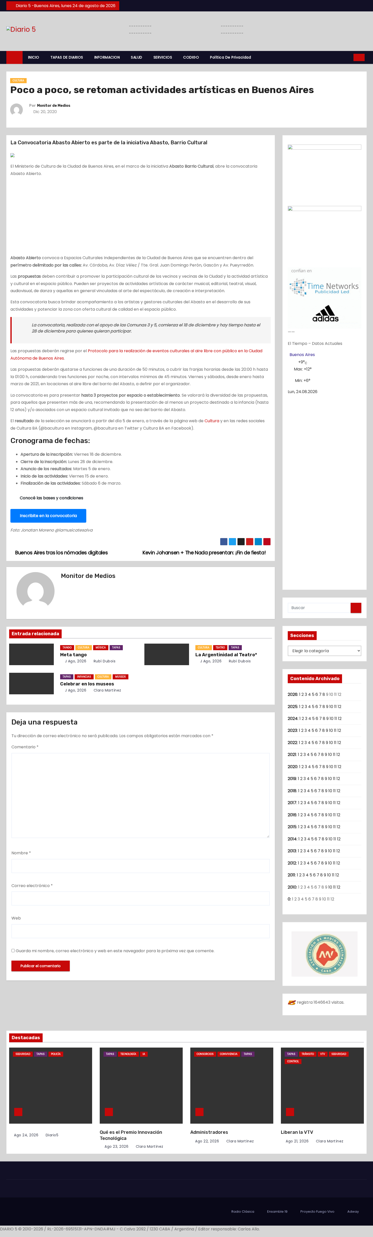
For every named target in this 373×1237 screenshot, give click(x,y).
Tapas (116, 647)
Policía (56, 1054)
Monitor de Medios (53, 105)
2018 (292, 791)
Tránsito (308, 1054)
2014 (292, 839)
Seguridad (22, 1054)
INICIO (33, 57)
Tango (67, 647)
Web (16, 918)
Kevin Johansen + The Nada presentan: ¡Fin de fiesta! (205, 552)
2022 (292, 743)
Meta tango (73, 655)
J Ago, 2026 (75, 661)
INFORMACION (107, 57)
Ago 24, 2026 (26, 1135)
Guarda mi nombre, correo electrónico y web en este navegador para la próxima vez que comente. (115, 951)
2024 (293, 718)
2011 (291, 875)
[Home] (14, 57)
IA (144, 1054)
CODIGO (191, 57)
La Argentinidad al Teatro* (226, 655)
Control (293, 1061)
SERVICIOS (163, 57)
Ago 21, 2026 (297, 1141)
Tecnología (128, 1054)
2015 (292, 827)
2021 (292, 754)
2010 (292, 887)
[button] (347, 57)
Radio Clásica (242, 1211)
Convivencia (229, 1054)
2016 (292, 815)
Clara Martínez (106, 690)
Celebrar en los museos (87, 684)
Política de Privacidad (230, 57)
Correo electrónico (32, 886)
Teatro (220, 647)
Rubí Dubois (103, 661)
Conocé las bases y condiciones (51, 498)
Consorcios (205, 1054)
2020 (292, 767)
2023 (292, 730)
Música (101, 647)
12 (339, 707)
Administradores (209, 1132)
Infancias (84, 677)
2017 (292, 803)
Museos (120, 677)
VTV (322, 1054)
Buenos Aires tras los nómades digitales (61, 552)
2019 (292, 779)
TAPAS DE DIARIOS (66, 57)
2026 (292, 694)
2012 (292, 863)
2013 (292, 851)
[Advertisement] (140, 216)
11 (335, 707)
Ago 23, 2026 (116, 1146)
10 (331, 707)
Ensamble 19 (277, 1211)
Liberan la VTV (297, 1132)
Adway (353, 1211)
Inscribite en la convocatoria (48, 516)
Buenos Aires (302, 355)
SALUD (136, 57)
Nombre (21, 853)
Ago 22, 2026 (207, 1141)
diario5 (51, 1135)
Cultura (18, 80)
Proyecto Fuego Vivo (317, 1211)
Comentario (25, 747)
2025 (292, 707)
